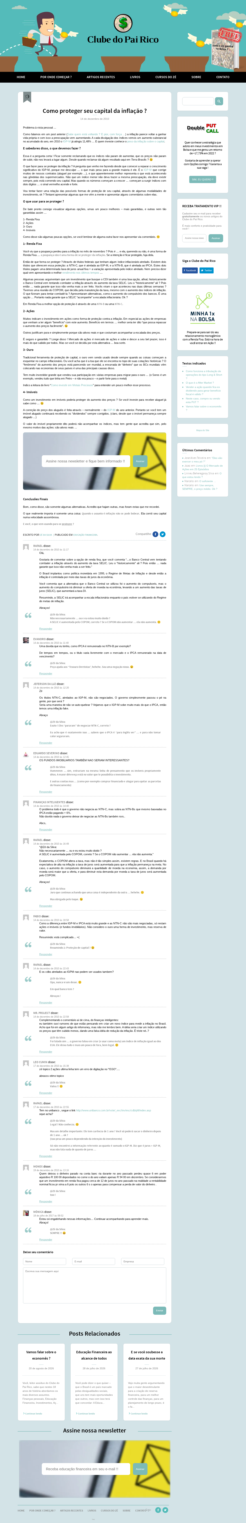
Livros (135, 77)
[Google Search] (219, 101)
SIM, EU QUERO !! (202, 179)
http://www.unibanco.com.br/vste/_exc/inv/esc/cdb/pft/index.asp (113, 1110)
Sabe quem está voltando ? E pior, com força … (96, 134)
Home (21, 77)
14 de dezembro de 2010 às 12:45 (51, 757)
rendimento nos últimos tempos (80, 272)
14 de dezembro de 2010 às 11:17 (51, 549)
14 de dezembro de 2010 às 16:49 (51, 843)
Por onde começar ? (56, 77)
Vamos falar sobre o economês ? (41, 1355)
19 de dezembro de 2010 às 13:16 (51, 1170)
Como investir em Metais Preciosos (72, 385)
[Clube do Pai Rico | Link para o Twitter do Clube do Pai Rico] (162, 535)
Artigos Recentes (101, 77)
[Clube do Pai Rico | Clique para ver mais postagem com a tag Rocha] (27, 97)
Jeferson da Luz (44, 684)
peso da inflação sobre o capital (145, 141)
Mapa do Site (202, 430)
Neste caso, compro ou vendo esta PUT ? (203, 400)
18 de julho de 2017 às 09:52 (48, 1215)
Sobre (196, 77)
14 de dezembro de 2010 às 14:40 (51, 806)
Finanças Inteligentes (49, 802)
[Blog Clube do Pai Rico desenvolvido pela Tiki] (93, 1519)
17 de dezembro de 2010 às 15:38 (51, 1066)
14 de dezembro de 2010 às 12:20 (51, 687)
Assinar (140, 461)
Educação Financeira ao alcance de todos (94, 1355)
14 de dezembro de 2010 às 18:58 (51, 920)
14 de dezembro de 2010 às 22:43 (51, 968)
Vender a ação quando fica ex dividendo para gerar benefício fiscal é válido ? (203, 391)
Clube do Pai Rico (123, 28)
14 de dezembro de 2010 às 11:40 (51, 643)
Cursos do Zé (165, 77)
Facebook (190, 270)
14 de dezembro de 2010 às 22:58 (51, 1016)
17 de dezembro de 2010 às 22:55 (51, 1107)
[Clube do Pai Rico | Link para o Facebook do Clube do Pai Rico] (158, 1510)
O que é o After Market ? (200, 382)
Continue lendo (33, 1413)
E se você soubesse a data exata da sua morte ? (146, 1356)
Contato (222, 77)
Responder (45, 628)
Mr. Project (41, 1013)
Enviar (159, 1310)
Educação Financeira (85, 535)
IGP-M (67, 141)
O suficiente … (207, 481)
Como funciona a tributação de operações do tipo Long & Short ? (204, 375)
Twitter (206, 270)
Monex (38, 1167)
